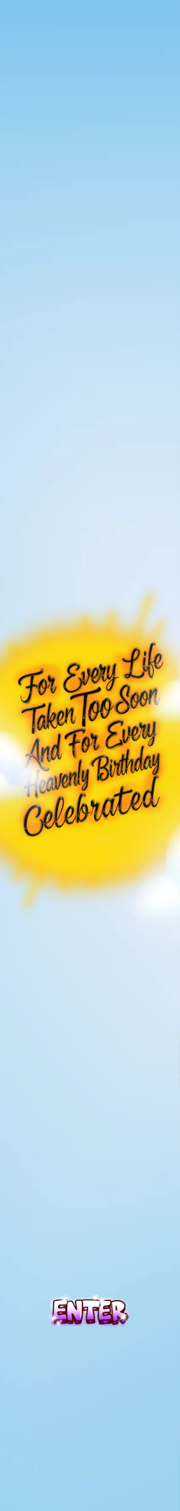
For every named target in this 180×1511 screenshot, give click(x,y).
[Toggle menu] (90, 24)
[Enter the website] (90, 1309)
